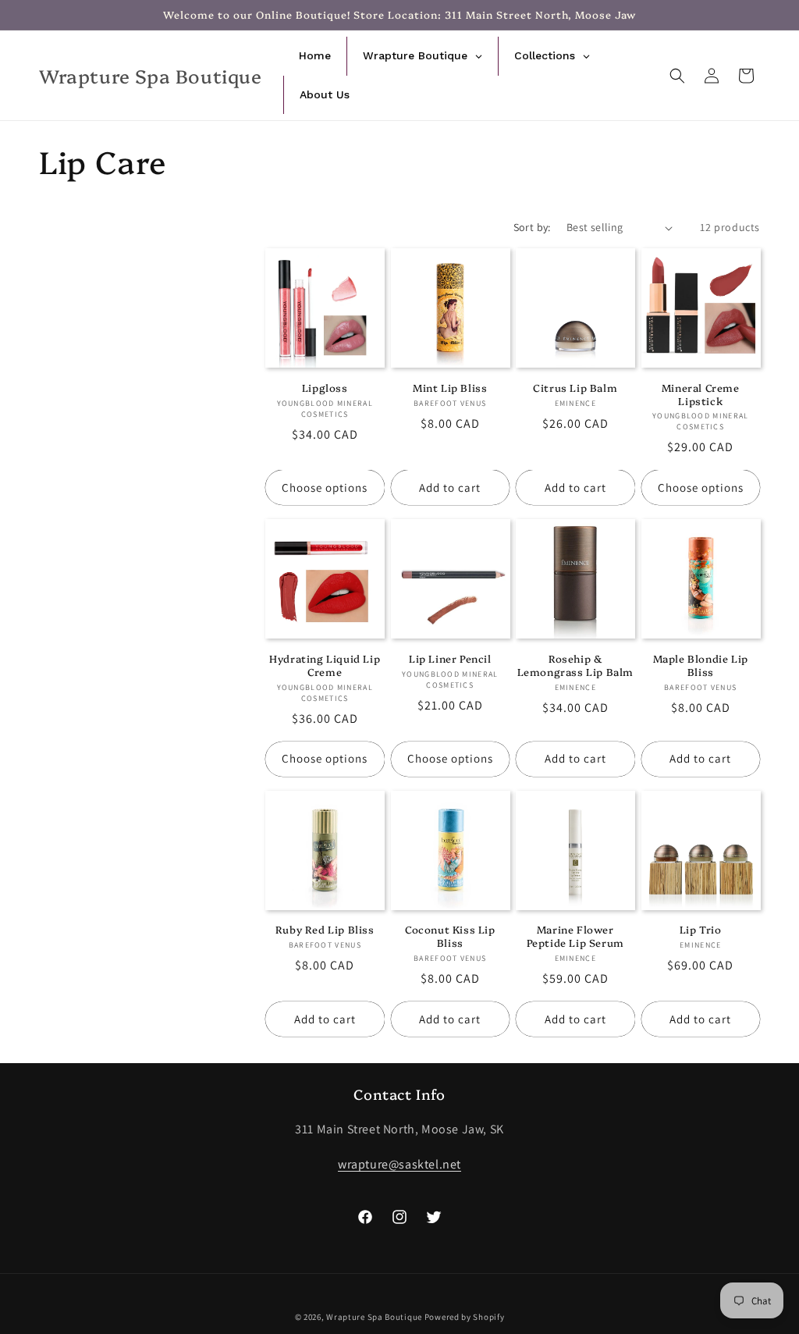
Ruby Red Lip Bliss (325, 929)
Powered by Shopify (464, 1316)
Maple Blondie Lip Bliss (700, 665)
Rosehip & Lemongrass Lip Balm (575, 665)
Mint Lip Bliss (450, 387)
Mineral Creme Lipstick (701, 394)
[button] (677, 76)
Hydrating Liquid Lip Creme (324, 665)
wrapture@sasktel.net (399, 1164)
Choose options (325, 487)
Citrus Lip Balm (575, 387)
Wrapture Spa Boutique (374, 1316)
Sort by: (532, 227)
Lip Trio (701, 929)
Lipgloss (325, 387)
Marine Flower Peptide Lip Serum (575, 936)
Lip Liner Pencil (450, 658)
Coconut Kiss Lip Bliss (450, 936)
